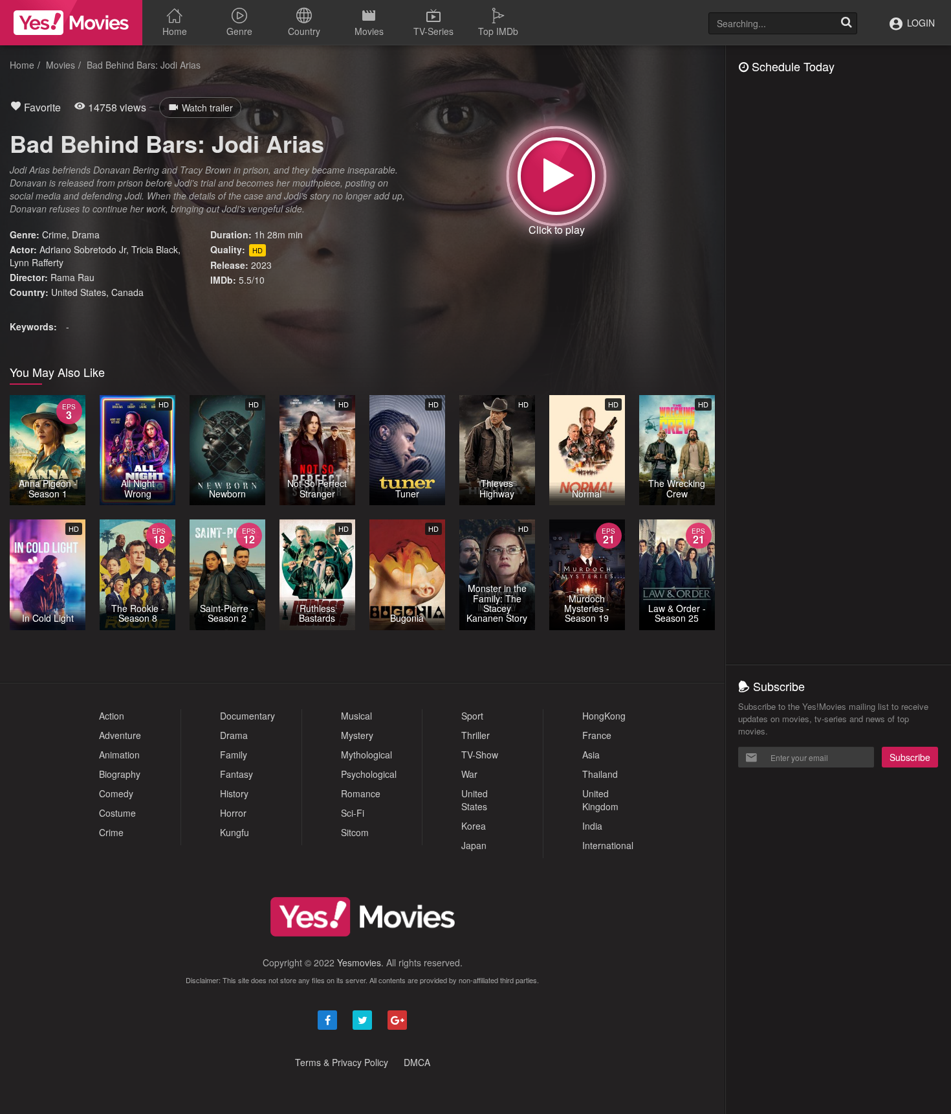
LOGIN (919, 22)
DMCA (417, 1062)
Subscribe (910, 757)
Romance (360, 793)
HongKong (604, 715)
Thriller (475, 735)
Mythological (366, 754)
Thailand (600, 773)
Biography (119, 773)
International (607, 845)
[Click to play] (556, 176)
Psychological (369, 773)
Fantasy (236, 773)
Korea (473, 825)
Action (111, 715)
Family (233, 754)
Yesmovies (359, 962)
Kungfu (234, 832)
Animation (119, 754)
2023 (261, 264)
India (592, 825)
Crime (54, 234)
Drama (86, 234)
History (234, 793)
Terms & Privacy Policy (341, 1062)
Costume (117, 812)
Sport (472, 715)
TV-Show (479, 754)
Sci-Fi (352, 812)
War (469, 773)
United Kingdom (600, 800)
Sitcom (355, 832)
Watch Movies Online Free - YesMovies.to (71, 22)
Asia (591, 754)
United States (78, 292)
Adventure (120, 735)
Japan (473, 845)
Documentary (247, 715)
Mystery (357, 735)
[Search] (846, 23)
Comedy (116, 793)
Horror (233, 812)
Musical (356, 715)
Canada (127, 292)
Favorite (41, 107)
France (596, 735)
